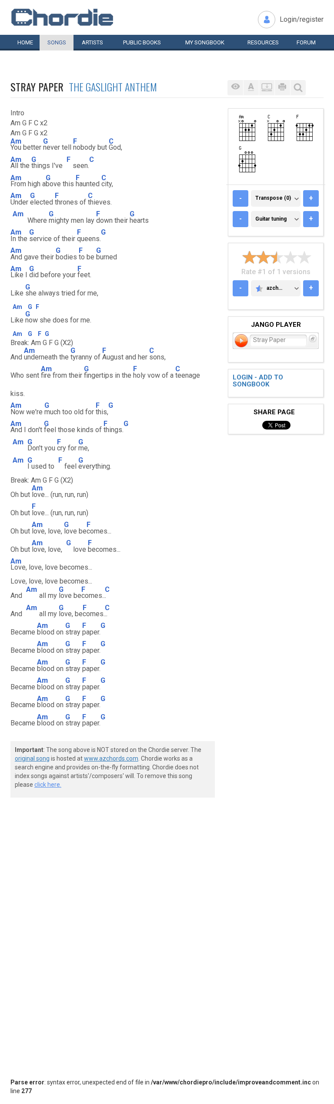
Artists (92, 42)
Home (25, 42)
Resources (263, 42)
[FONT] (251, 87)
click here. (47, 784)
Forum (306, 42)
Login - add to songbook (258, 381)
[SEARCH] (298, 87)
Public (142, 42)
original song (32, 758)
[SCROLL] (266, 87)
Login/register (302, 19)
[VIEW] (235, 87)
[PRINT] (282, 87)
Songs (56, 42)
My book (204, 42)
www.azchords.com (111, 758)
